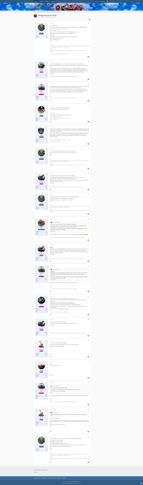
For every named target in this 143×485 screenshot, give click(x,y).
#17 (88, 409)
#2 (88, 61)
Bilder (37, 76)
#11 (88, 266)
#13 (88, 319)
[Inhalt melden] (88, 57)
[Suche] (107, 1)
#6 (88, 148)
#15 (88, 361)
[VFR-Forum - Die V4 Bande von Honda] (71, 7)
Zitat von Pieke (55, 412)
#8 (88, 194)
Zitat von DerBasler (56, 222)
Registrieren (102, 1)
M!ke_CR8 (41, 17)
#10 (88, 244)
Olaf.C (52, 247)
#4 (88, 105)
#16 (88, 382)
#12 (88, 296)
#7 (88, 173)
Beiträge (37, 37)
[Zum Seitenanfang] (141, 483)
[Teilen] (89, 19)
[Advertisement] (101, 23)
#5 (88, 126)
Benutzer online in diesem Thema (41, 470)
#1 (88, 23)
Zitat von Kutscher (55, 386)
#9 (88, 219)
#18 (88, 436)
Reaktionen (37, 35)
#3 (88, 83)
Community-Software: (71, 481)
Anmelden (96, 1)
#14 (88, 340)
